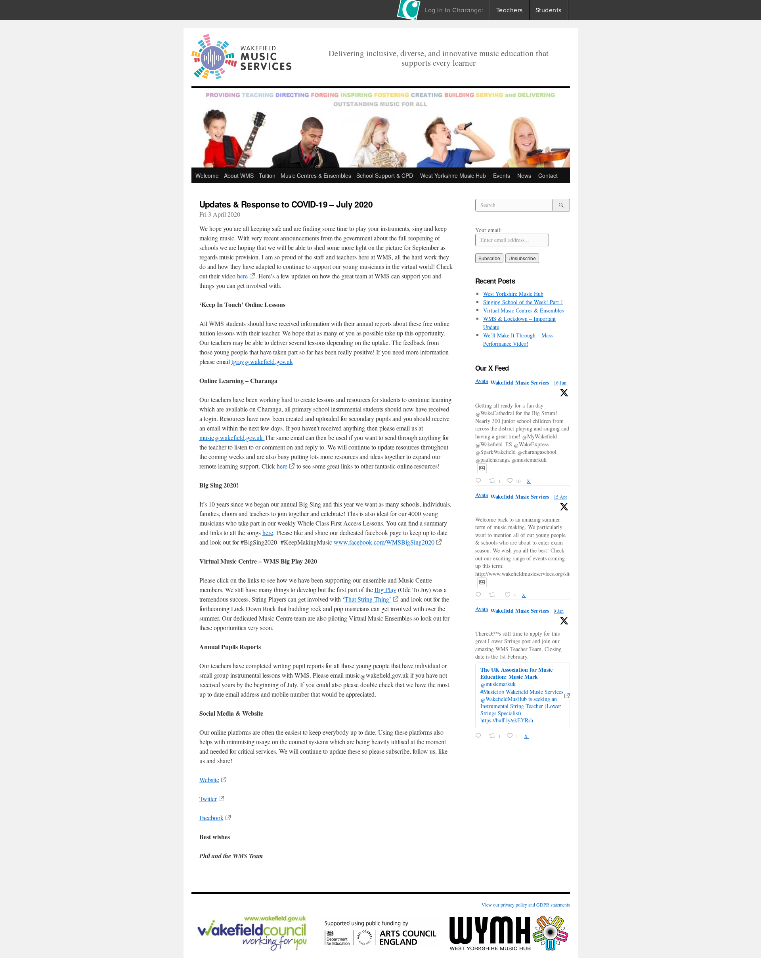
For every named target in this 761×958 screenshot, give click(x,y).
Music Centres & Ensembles (316, 175)
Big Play (385, 589)
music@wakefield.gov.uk (232, 437)
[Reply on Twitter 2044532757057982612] (480, 595)
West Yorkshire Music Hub (453, 175)
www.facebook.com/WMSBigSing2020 (384, 542)
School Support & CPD (384, 175)
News (524, 175)
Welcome (207, 175)
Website (209, 779)
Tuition (267, 175)
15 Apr (560, 496)
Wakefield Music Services (519, 382)
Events (501, 175)
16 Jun (560, 382)
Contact (548, 175)
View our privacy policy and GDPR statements (526, 904)
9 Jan (559, 611)
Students (548, 10)
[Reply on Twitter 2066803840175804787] (480, 481)
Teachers (509, 10)
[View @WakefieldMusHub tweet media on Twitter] (482, 468)
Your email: (488, 230)
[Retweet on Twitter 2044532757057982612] (494, 595)
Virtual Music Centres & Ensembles (523, 310)
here (242, 276)
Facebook (211, 817)
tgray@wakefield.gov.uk (262, 361)
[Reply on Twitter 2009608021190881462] (480, 736)
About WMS (239, 175)
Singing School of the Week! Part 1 (523, 302)
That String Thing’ (367, 599)
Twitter (208, 798)
